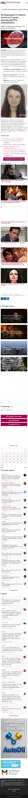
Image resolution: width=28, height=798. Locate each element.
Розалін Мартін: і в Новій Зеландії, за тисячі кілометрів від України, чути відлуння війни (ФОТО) (11, 601)
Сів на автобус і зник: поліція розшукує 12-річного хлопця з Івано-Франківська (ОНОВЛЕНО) (14, 140)
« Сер (2, 467)
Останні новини (8, 470)
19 (14, 459)
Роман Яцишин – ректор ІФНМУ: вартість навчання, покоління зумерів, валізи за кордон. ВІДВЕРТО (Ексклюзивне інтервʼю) (12, 674)
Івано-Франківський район (7, 295)
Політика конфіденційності (14, 789)
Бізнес (3, 543)
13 (17, 456)
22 (25, 459)
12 (14, 456)
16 (2, 459)
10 (6, 456)
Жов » (25, 467)
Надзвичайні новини (18, 295)
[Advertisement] (14, 389)
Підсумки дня (15, 420)
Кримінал (4, 521)
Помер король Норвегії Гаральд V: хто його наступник (11, 571)
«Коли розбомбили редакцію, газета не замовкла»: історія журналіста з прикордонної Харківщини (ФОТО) (11, 686)
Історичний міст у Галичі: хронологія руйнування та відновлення (11, 625)
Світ (2, 552)
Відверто (4, 670)
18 (10, 459)
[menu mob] (26, 3)
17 (6, 459)
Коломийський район (6, 499)
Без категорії (4, 474)
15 (25, 456)
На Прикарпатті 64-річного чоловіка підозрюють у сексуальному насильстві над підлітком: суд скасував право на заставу (12, 562)
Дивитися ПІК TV (15, 424)
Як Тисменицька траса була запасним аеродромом (11, 709)
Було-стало (5, 622)
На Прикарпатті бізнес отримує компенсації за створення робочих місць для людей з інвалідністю (12, 546)
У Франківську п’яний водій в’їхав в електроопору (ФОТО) (10, 577)
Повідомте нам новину (15, 416)
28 (21, 462)
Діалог (4, 594)
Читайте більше (14, 590)
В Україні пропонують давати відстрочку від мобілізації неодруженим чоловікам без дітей (12, 516)
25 (10, 462)
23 (2, 462)
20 (17, 459)
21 (21, 459)
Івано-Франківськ (5, 575)
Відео (3, 582)
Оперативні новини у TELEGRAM (14, 159)
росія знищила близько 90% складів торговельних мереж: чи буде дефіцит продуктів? (12, 333)
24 (6, 462)
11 (10, 456)
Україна (3, 535)
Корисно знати (5, 528)
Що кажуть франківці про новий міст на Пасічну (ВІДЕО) (12, 584)
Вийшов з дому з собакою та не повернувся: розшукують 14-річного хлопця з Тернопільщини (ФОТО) (14, 146)
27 (17, 462)
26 (14, 462)
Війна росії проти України (7, 482)
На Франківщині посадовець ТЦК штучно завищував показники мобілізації (12, 523)
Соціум (3, 513)
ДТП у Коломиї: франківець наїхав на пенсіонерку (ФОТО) (11, 501)
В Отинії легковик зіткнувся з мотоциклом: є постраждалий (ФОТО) (11, 508)
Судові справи (5, 559)
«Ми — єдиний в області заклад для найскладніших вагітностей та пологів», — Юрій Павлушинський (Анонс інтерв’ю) (12, 649)
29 (25, 462)
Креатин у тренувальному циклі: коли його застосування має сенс (11, 530)
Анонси (4, 645)
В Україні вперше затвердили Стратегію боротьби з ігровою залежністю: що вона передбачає (12, 538)
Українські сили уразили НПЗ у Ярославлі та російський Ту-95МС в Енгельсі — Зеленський (13, 349)
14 (21, 456)
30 (2, 465)
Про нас (14, 791)
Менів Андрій (17, 294)
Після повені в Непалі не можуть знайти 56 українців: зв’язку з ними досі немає (12, 554)
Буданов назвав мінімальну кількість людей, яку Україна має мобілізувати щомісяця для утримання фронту (12, 317)
